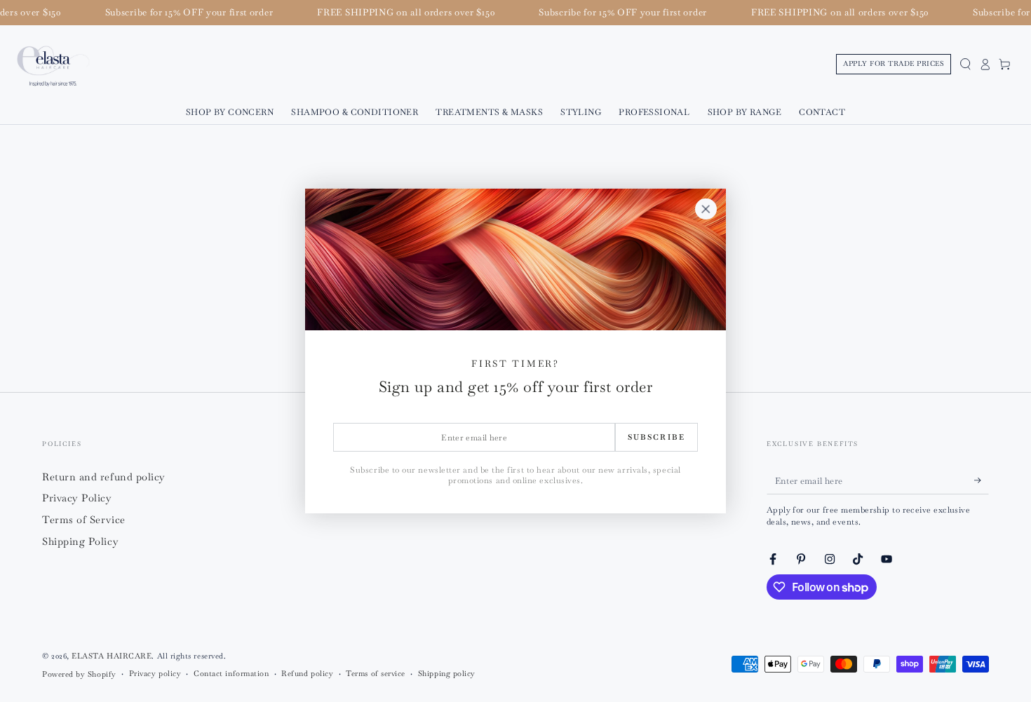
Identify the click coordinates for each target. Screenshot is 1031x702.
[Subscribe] (981, 480)
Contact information (231, 673)
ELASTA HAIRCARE (111, 656)
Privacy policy (155, 673)
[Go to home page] (53, 64)
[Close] (706, 209)
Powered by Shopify (79, 674)
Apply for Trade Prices (893, 63)
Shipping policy (447, 673)
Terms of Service (84, 519)
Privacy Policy (77, 498)
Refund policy (307, 673)
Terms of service (375, 673)
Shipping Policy (80, 541)
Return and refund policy (104, 477)
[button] (965, 64)
